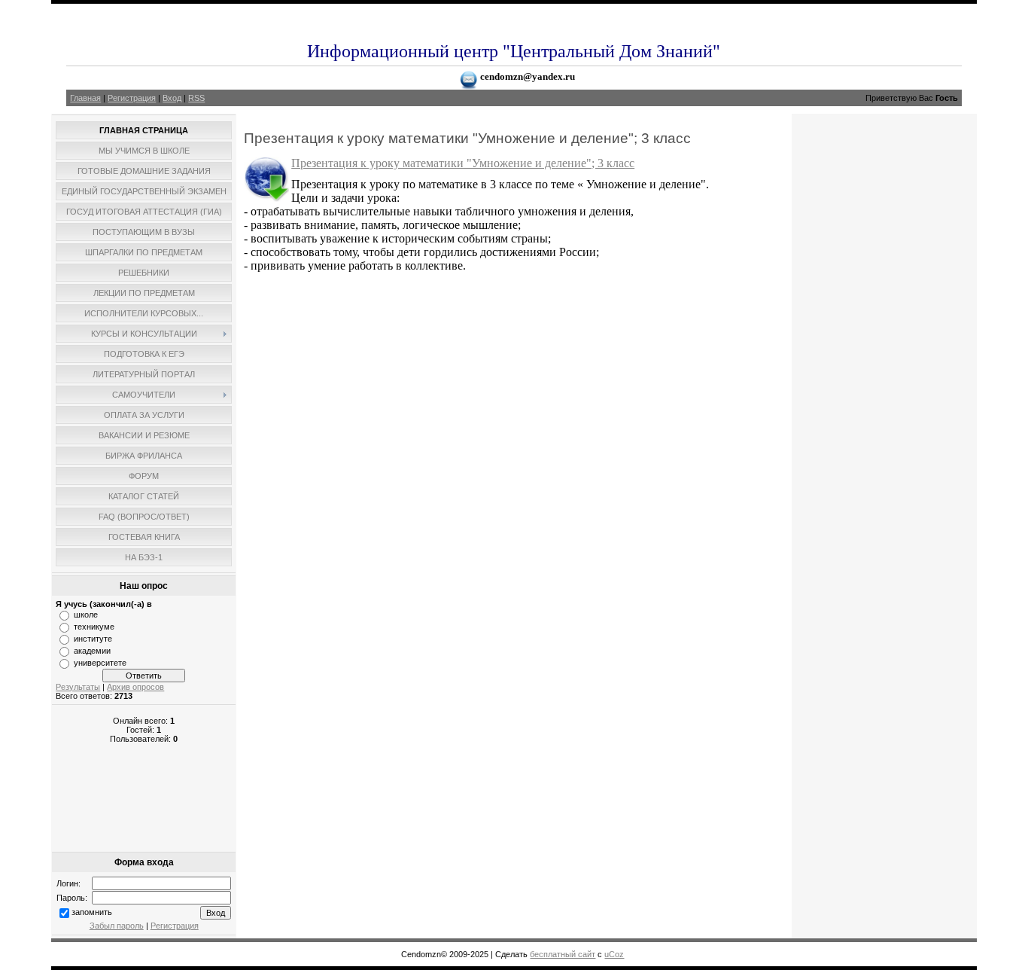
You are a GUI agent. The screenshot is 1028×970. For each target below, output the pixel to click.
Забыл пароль (117, 925)
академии (92, 650)
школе (86, 614)
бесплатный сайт (562, 954)
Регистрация (132, 97)
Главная (85, 97)
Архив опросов (135, 686)
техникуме (94, 626)
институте (93, 638)
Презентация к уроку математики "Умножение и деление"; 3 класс (462, 163)
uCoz (614, 954)
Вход (172, 97)
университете (100, 662)
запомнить (91, 912)
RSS (196, 97)
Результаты (78, 686)
